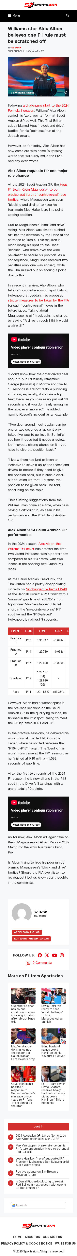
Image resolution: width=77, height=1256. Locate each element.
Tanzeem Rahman (31, 939)
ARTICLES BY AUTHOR (26, 932)
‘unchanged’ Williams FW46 (46, 589)
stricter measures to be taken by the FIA (38, 300)
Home (17, 1237)
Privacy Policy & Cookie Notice (26, 1244)
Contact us (52, 1237)
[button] (67, 16)
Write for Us (65, 1244)
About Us (32, 1237)
